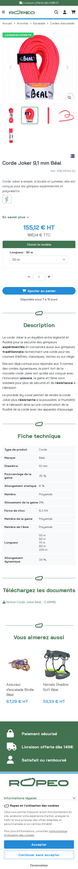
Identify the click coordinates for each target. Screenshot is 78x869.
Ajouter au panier (42, 291)
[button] (56, 12)
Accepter (39, 844)
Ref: (53, 171)
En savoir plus (14, 217)
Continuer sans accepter (39, 855)
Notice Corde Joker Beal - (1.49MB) (31, 602)
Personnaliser (39, 865)
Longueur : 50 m (21, 252)
